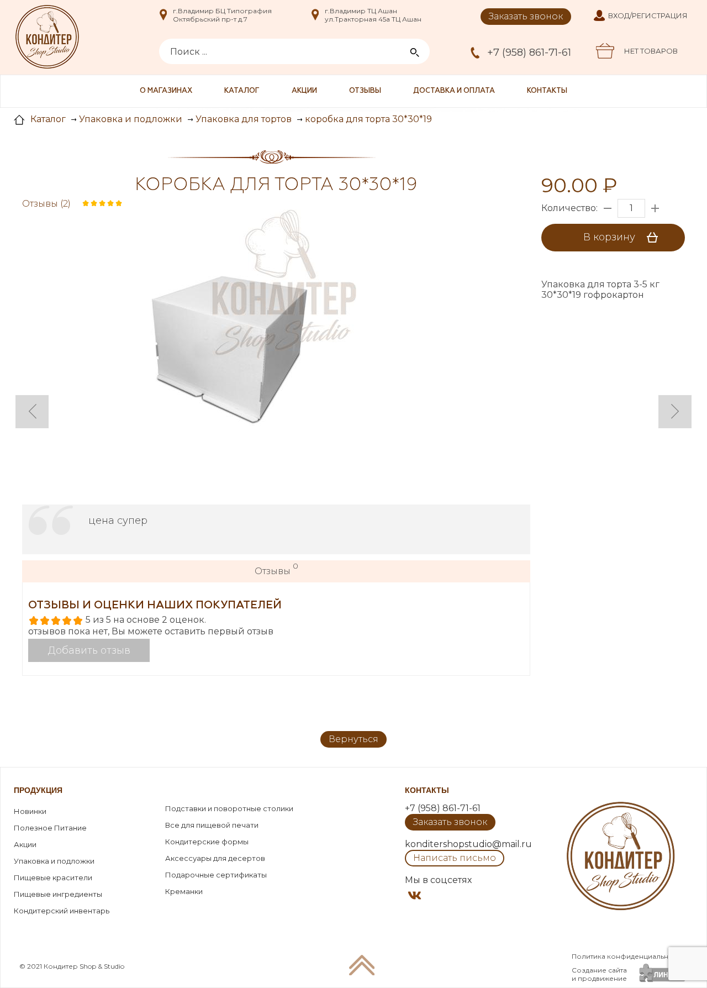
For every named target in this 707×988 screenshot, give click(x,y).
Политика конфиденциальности (628, 956)
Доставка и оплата (454, 90)
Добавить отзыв (89, 650)
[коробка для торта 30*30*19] (218, 348)
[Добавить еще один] (655, 208)
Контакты (547, 90)
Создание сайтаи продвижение (599, 974)
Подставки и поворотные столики (229, 808)
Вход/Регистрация (648, 15)
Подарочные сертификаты (216, 874)
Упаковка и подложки (54, 860)
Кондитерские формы (207, 841)
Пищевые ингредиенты (58, 894)
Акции (304, 90)
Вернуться (353, 739)
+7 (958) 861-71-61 (529, 52)
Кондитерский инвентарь (61, 910)
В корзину (610, 237)
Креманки (184, 891)
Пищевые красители (53, 877)
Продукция (38, 790)
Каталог (242, 90)
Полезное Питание (50, 827)
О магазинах (166, 90)
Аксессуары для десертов (215, 858)
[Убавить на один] (608, 208)
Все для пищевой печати (211, 825)
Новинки (30, 811)
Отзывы (365, 90)
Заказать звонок (526, 16)
